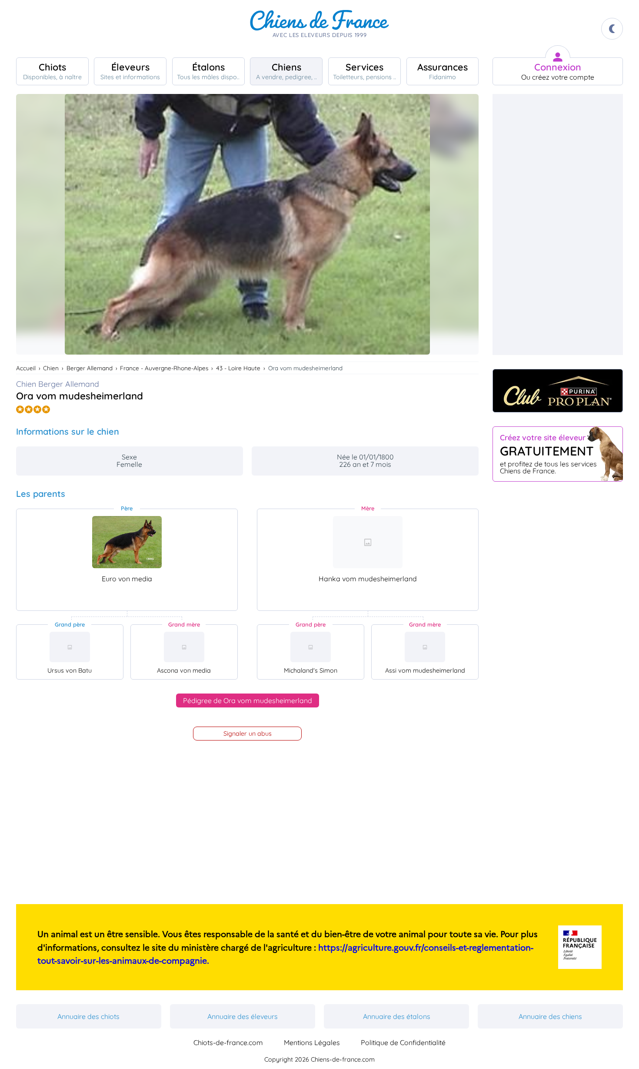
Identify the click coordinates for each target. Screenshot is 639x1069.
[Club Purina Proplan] (558, 390)
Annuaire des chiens (550, 1016)
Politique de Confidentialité (403, 1042)
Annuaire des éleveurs (242, 1016)
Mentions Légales (312, 1042)
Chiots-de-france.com (228, 1042)
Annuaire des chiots (88, 1016)
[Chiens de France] (319, 28)
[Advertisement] (558, 224)
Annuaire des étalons (396, 1016)
